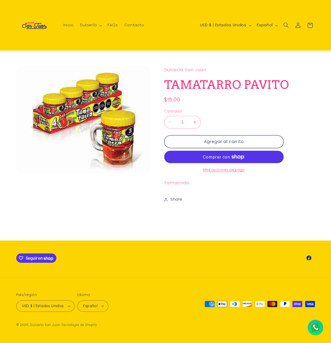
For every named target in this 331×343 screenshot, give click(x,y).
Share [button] (176, 199)
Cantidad (173, 111)
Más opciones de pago (224, 169)
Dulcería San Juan (45, 325)
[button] (90, 25)
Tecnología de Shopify (79, 325)
